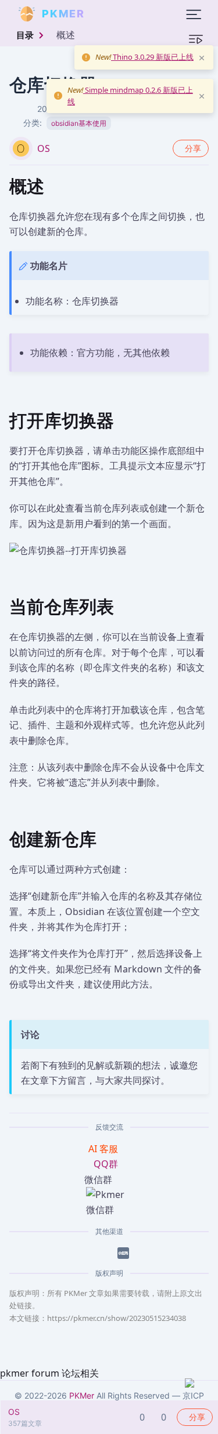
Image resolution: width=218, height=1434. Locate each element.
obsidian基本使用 (78, 123)
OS (43, 148)
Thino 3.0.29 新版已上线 (152, 57)
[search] (113, 14)
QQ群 (106, 1163)
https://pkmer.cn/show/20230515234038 (116, 1318)
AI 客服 (104, 1148)
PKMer (81, 1395)
